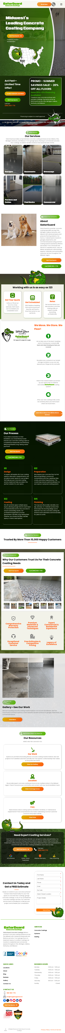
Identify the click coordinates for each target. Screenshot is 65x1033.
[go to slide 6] (43, 606)
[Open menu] (61, 4)
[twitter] (7, 1000)
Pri (42, 1030)
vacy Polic (46, 1030)
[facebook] (4, 1000)
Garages (9, 171)
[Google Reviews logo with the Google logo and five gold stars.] (21, 954)
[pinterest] (20, 1000)
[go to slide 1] (7, 606)
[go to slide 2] (14, 606)
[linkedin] (17, 1000)
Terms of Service (56, 1030)
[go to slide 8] (58, 606)
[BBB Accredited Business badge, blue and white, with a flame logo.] (9, 954)
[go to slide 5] (36, 606)
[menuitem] (48, 930)
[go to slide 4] (29, 606)
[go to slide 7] (51, 606)
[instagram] (11, 1000)
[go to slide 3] (21, 606)
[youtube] (14, 1000)
